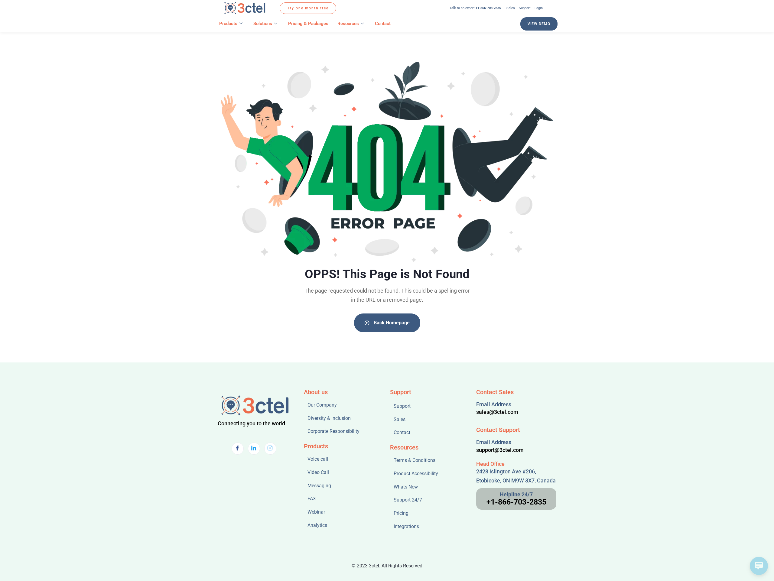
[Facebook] (238, 449)
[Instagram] (270, 449)
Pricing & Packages (308, 23)
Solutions (262, 23)
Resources (348, 23)
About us (316, 392)
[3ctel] (245, 8)
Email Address (493, 404)
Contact (383, 23)
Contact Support (498, 429)
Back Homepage (391, 323)
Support (400, 392)
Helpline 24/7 (516, 494)
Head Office (490, 464)
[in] (254, 449)
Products (228, 23)
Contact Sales (495, 392)
